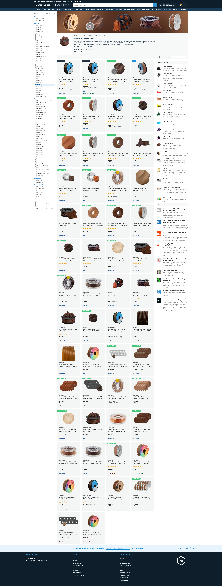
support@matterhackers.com (37, 560)
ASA (39, 37)
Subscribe (139, 548)
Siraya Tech (41, 164)
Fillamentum (41, 134)
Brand (36, 121)
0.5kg (40, 186)
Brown (40, 84)
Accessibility (124, 580)
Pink (39, 82)
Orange (40, 72)
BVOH (39, 48)
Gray (40, 67)
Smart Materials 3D (43, 166)
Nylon (40, 39)
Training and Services (89, 9)
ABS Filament (109, 9)
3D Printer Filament (68, 9)
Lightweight (41, 114)
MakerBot (41, 144)
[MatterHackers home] (43, 5)
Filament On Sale (42, 207)
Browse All (37, 212)
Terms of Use (124, 577)
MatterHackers (42, 140)
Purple (40, 80)
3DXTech (40, 123)
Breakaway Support (43, 46)
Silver (39, 92)
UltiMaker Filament (43, 173)
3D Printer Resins (156, 9)
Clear (39, 88)
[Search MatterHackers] (155, 5)
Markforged (41, 146)
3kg (39, 192)
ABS (39, 27)
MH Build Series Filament (143, 9)
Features (37, 99)
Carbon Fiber (41, 42)
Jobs (121, 570)
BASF (39, 126)
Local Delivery (125, 565)
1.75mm (41, 18)
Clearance (41, 205)
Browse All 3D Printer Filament (44, 13)
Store (80, 35)
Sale (45, 9)
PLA (40, 25)
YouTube (193, 548)
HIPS (39, 50)
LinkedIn (187, 548)
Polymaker (41, 160)
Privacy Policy (125, 575)
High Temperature (43, 112)
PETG (40, 31)
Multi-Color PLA (42, 96)
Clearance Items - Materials (45, 208)
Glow (39, 110)
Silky (39, 116)
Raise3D (40, 162)
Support (76, 570)
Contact (123, 560)
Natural (40, 94)
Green (40, 76)
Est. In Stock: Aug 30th (88, 130)
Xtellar (39, 167)
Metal (40, 40)
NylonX (40, 154)
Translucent (41, 118)
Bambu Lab (79, 9)
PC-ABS (40, 54)
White (40, 69)
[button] (62, 5)
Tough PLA (41, 35)
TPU (39, 58)
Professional (78, 565)
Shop (75, 558)
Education (77, 568)
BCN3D (40, 128)
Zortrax (40, 175)
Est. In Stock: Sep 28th (88, 93)
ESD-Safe (41, 104)
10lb (39, 196)
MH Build (41, 142)
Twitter (180, 548)
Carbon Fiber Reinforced (44, 100)
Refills (40, 180)
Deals (36, 199)
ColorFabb (41, 130)
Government (77, 573)
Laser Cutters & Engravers (179, 9)
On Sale (162, 57)
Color (95, 35)
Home (75, 35)
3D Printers (58, 9)
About (122, 558)
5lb (39, 194)
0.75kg (40, 188)
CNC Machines (167, 9)
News (75, 560)
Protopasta (41, 158)
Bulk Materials (42, 201)
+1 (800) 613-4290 (76, 1)
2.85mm (40, 20)
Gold (39, 90)
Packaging (37, 178)
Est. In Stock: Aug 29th (138, 473)
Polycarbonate (42, 52)
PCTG (39, 33)
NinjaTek (40, 148)
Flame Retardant (42, 106)
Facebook (176, 548)
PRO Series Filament (129, 9)
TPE (39, 60)
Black (40, 65)
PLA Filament (100, 9)
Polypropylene (41, 56)
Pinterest (190, 548)
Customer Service (67, 1)
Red (39, 70)
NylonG (40, 150)
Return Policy (125, 573)
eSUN (40, 132)
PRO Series (41, 156)
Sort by (168, 57)
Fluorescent (41, 108)
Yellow (40, 74)
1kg (40, 190)
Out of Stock (111, 473)
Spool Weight (38, 185)
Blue (40, 78)
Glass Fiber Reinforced (44, 102)
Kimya (39, 138)
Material (36, 23)
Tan (39, 86)
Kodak (39, 136)
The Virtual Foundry (43, 169)
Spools (40, 182)
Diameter (37, 17)
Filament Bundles (43, 203)
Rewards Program (126, 568)
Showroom (77, 563)
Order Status (125, 563)
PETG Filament (118, 9)
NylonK (40, 152)
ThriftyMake (41, 171)
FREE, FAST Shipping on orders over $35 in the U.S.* (47, 1)
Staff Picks (51, 9)
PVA (39, 44)
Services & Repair (79, 575)
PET (39, 29)
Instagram (183, 548)
